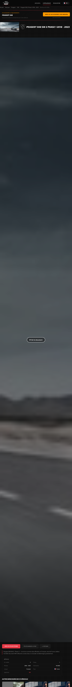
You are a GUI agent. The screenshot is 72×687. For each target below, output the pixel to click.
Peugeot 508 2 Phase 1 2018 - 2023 (30, 7)
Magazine (56, 3)
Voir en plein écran (11, 646)
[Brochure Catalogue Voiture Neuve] (6, 3)
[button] (36, 340)
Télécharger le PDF (30, 646)
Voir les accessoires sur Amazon (56, 14)
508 (18, 7)
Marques (7, 7)
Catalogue (47, 3)
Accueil (37, 3)
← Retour (45, 646)
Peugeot (13, 7)
